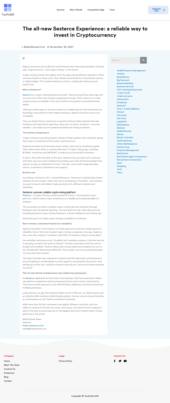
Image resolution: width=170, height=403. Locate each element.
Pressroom (9, 373)
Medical (121, 128)
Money (120, 134)
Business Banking (125, 83)
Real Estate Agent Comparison (132, 157)
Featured (121, 106)
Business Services (125, 86)
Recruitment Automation (129, 160)
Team (112, 10)
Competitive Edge (96, 10)
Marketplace (123, 125)
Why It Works (76, 10)
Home (7, 361)
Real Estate (122, 153)
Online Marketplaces (127, 144)
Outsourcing (123, 147)
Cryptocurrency (124, 96)
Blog (6, 377)
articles (120, 74)
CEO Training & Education (129, 90)
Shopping (121, 166)
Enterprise (122, 102)
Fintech (120, 112)
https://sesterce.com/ (33, 326)
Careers (8, 381)
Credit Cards (123, 93)
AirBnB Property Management (131, 71)
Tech (119, 169)
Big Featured (123, 80)
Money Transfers (125, 137)
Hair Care (121, 118)
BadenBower (123, 77)
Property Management (128, 150)
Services (60, 10)
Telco (119, 173)
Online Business (124, 141)
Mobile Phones (124, 131)
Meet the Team (12, 365)
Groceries (121, 115)
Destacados (123, 99)
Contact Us (9, 369)
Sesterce (27, 95)
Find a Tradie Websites (128, 109)
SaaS (119, 163)
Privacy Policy (65, 361)
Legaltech (122, 122)
